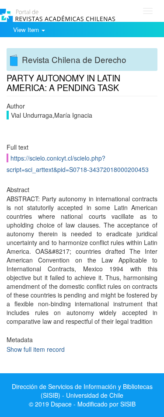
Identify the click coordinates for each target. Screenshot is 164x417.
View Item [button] (27, 29)
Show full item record (36, 349)
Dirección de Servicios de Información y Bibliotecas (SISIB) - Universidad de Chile (82, 390)
